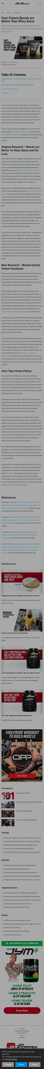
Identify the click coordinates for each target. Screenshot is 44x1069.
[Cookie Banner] (22, 1058)
